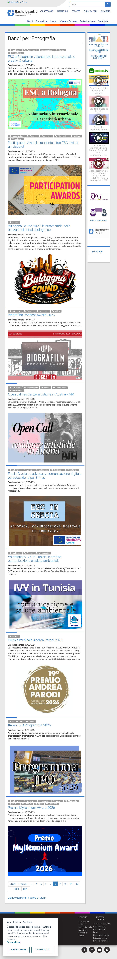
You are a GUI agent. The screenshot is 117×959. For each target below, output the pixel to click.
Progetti (76, 11)
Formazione (42, 21)
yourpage (97, 251)
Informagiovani (84, 921)
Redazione (82, 924)
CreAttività (103, 21)
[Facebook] (84, 950)
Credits (81, 936)
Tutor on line (104, 941)
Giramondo (62, 11)
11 (72, 884)
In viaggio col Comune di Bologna (98, 45)
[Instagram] (92, 950)
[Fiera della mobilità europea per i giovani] (99, 80)
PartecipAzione (87, 21)
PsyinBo (96, 941)
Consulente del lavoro (99, 930)
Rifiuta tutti (43, 950)
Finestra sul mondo (101, 935)
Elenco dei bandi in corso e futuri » (27, 897)
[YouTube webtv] (99, 950)
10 (66, 884)
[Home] (23, 12)
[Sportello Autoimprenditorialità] (99, 119)
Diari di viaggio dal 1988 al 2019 (99, 57)
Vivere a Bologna (68, 21)
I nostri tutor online (98, 220)
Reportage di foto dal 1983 (98, 51)
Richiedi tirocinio (85, 927)
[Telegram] (107, 950)
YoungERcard (46, 11)
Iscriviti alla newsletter (82, 931)
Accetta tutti (18, 950)
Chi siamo (105, 11)
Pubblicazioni (90, 11)
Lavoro (53, 21)
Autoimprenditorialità (101, 924)
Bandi (30, 21)
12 (78, 884)
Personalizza (13, 942)
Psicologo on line (100, 938)
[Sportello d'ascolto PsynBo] (99, 101)
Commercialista (99, 927)
